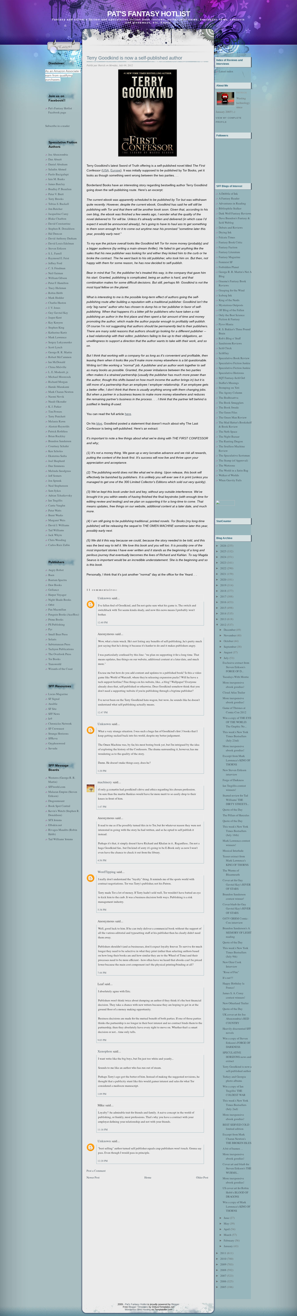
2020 (223, 579)
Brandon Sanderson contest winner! (234, 896)
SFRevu (53, 738)
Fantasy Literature (229, 252)
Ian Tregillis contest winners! (234, 788)
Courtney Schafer (58, 446)
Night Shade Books (59, 600)
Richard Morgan (58, 382)
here (128, 414)
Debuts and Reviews (231, 227)
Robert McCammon (60, 357)
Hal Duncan (55, 234)
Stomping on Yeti (229, 388)
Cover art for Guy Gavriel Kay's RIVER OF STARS (237, 884)
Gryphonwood (56, 743)
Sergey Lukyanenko (60, 342)
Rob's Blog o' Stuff (230, 338)
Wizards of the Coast (60, 669)
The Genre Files (228, 412)
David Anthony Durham (62, 238)
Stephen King (56, 327)
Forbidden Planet (229, 267)
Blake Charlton (57, 219)
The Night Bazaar (229, 436)
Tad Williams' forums (60, 839)
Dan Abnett (55, 159)
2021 (223, 574)
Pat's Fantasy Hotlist (148, 14)
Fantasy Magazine (229, 257)
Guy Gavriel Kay (58, 313)
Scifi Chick (225, 348)
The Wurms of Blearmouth (231, 872)
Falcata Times (227, 237)
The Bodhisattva (228, 398)
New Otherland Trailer (236, 1003)
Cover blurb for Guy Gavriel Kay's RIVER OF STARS (237, 908)
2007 (223, 1276)
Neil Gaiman (55, 273)
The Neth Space (228, 431)
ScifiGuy (224, 353)
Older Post (202, 1177)
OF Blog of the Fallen (231, 310)
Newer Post (93, 1177)
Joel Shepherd (56, 461)
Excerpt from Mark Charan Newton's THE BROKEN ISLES (237, 1138)
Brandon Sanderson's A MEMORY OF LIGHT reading (237, 932)
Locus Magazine (58, 694)
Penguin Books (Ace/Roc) (63, 614)
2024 (223, 557)
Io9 (50, 718)
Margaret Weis (56, 520)
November (230, 635)
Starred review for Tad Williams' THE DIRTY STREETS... (236, 799)
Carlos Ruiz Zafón (59, 545)
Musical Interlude (233, 851)
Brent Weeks (55, 515)
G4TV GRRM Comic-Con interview (235, 920)
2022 (223, 568)
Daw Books (55, 585)
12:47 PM (103, 712)
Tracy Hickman (57, 288)
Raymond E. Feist (58, 258)
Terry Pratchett (56, 416)
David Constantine (59, 224)
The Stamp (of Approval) (233, 460)
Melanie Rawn (56, 421)
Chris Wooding (57, 540)
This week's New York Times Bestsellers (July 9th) (235, 952)
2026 (223, 546)
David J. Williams (58, 525)
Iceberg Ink (225, 295)
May (226, 1223)
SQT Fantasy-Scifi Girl (232, 378)
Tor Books (54, 659)
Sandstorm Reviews (230, 343)
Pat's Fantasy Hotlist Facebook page (60, 110)
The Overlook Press (59, 654)
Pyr (50, 629)
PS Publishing (56, 624)
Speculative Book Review (234, 358)
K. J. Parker (54, 406)
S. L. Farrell (55, 253)
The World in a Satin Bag (233, 470)
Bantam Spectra (57, 580)
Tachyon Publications (61, 649)
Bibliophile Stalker (230, 208)
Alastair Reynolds (58, 426)
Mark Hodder (56, 298)
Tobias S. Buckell (58, 204)
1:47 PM (102, 806)
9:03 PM (102, 1040)
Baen (51, 575)
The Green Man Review (233, 417)
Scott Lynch (55, 347)
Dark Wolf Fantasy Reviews (235, 213)
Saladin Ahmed (57, 169)
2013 (223, 619)
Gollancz (53, 590)
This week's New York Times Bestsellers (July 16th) (235, 831)
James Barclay (56, 184)
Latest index (226, 71)
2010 (223, 1259)
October (228, 641)
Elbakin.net (55, 825)
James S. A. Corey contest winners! (234, 995)
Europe (115, 170)
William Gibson (57, 278)
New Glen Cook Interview (232, 964)
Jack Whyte (55, 535)
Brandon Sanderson (59, 441)
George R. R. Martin (60, 352)
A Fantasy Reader (229, 198)
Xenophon (105, 1051)
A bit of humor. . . (233, 1148)
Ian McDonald (56, 362)
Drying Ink (225, 232)
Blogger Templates (138, 1307)
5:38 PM (102, 909)
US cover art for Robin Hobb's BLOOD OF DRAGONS (236, 1192)
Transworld (54, 664)
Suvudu (52, 748)
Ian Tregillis (55, 500)
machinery (105, 782)
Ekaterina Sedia (57, 456)
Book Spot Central (59, 806)
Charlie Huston (57, 303)
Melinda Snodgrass (59, 471)
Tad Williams (56, 530)
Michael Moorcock (59, 377)
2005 (223, 1287)
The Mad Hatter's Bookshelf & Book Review (235, 424)
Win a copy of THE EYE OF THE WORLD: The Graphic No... (237, 722)
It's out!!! (228, 978)
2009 (223, 1264)
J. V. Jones (54, 308)
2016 (223, 602)
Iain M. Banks (56, 179)
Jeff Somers (55, 476)
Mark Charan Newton (60, 392)
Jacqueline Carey (58, 214)
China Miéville (57, 367)
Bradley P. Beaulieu (60, 189)
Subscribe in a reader (57, 126)
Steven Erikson (57, 248)
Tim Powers (55, 411)
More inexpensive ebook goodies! (233, 684)
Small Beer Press (58, 634)
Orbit (51, 605)
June (226, 1218)
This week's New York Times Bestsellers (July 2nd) (235, 1105)
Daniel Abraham (57, 164)
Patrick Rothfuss (58, 431)
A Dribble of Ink (228, 194)
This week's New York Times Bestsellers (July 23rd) (235, 736)
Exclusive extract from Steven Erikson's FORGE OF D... (236, 667)
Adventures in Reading (232, 203)
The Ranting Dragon (231, 441)
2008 (223, 1270)
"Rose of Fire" (231, 972)
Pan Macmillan (57, 609)
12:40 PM (103, 622)
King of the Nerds (229, 300)
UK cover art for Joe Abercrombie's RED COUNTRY (236, 1018)
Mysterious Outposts (231, 305)
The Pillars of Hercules (236, 815)
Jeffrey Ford (55, 263)
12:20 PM (103, 1160)
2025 (223, 551)
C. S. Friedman (56, 268)
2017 (223, 596)
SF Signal (54, 699)
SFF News (54, 714)
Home (147, 1177)
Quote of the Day (233, 810)
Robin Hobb (55, 293)
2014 (223, 613)
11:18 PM (103, 1129)
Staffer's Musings (229, 383)
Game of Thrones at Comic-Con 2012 (234, 710)
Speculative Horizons (231, 373)
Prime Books (55, 619)
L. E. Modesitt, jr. (58, 372)
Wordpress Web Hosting (138, 1309)
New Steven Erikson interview (234, 772)
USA (106, 170)
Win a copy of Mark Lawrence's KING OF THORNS (236, 1206)
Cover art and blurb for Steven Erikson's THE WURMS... (237, 1168)
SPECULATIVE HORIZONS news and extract (237, 1056)
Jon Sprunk (55, 481)
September (230, 647)
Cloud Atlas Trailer (234, 692)
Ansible (52, 704)
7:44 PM (102, 972)
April (227, 1229)
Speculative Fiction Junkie (234, 363)
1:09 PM (102, 1093)
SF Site (52, 709)
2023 (223, 562)
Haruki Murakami (58, 387)
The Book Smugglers (231, 403)
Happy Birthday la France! (233, 985)
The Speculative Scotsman (234, 455)
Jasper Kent (55, 317)
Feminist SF (226, 262)
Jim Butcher (55, 209)
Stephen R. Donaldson (61, 229)
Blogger (175, 1304)
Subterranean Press (59, 644)
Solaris (52, 639)
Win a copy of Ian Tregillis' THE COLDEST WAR (234, 1090)
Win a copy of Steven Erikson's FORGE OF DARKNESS (236, 1042)
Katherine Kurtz (57, 332)
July (226, 658)
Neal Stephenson (58, 486)
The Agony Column (230, 393)
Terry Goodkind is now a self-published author (134, 58)
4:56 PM (102, 860)
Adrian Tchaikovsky (60, 495)
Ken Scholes (55, 451)
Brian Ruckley (56, 436)
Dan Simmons (56, 466)
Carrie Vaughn (56, 505)
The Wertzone (227, 465)
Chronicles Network (60, 723)
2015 (223, 608)
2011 (223, 1253)
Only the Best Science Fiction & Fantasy (232, 317)
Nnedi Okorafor (57, 401)
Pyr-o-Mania (226, 324)
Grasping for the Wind (232, 290)
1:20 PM (102, 770)
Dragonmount (56, 801)
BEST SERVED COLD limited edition (236, 1127)
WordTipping (107, 872)
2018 (223, 591)
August (228, 652)
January (228, 1246)
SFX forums (55, 820)
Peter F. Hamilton (58, 283)
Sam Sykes (54, 491)
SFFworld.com (56, 787)
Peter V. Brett (56, 194)
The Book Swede (229, 407)
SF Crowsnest (56, 728)
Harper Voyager (57, 595)
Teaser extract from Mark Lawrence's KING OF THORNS (236, 860)
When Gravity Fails (230, 480)
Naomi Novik (56, 396)
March (227, 1235)
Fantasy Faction (228, 247)
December (229, 630)
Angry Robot (56, 570)
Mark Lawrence (57, 337)
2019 (223, 585)
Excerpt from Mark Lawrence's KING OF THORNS (236, 760)
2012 (223, 625)
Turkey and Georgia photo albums (234, 1079)
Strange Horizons (58, 733)
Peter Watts (54, 510)
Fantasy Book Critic (230, 242)
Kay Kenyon (55, 322)
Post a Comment (96, 1171)
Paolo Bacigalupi (58, 174)
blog (99, 423)
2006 (223, 1281)
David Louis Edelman (61, 243)
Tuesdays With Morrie (236, 677)
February (229, 1240)
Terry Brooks (55, 199)
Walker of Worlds (229, 475)
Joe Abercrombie (58, 154)
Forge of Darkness (233, 780)
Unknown (104, 598)
